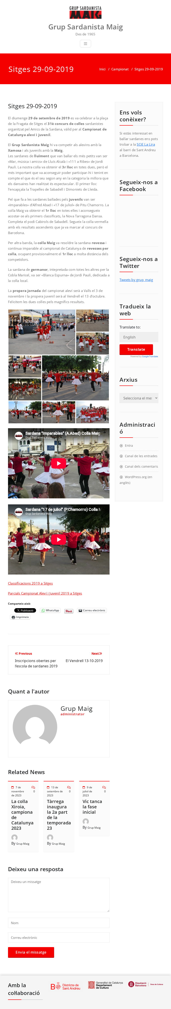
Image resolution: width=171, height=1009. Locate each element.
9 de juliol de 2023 (87, 791)
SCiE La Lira (146, 144)
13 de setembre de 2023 (55, 791)
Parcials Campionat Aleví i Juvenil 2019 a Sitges (45, 593)
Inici (102, 69)
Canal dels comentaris (141, 466)
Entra (129, 445)
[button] (42, 332)
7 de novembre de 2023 (17, 791)
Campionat (120, 69)
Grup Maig (22, 844)
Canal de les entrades (141, 456)
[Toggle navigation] (85, 43)
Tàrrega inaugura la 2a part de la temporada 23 (59, 814)
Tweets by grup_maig (136, 279)
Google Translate (150, 356)
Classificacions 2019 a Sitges (30, 583)
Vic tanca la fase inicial (92, 806)
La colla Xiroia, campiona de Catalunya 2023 (22, 814)
